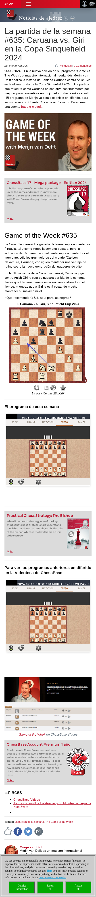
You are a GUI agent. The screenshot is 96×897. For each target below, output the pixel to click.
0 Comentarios (83, 65)
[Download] (63, 387)
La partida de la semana (29, 821)
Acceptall (78, 887)
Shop (8, 3)
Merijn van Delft (32, 847)
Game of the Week (32, 734)
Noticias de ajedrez (41, 18)
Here (49, 870)
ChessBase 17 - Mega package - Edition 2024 (47, 183)
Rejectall (50, 887)
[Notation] (46, 387)
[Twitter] (28, 831)
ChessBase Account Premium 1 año (39, 744)
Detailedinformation (22, 887)
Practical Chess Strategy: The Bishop (40, 515)
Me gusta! (66, 65)
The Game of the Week (59, 821)
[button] (28, 4)
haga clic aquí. (31, 106)
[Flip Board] (36, 387)
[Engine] (53, 387)
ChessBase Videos (26, 799)
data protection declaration (52, 877)
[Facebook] (18, 831)
